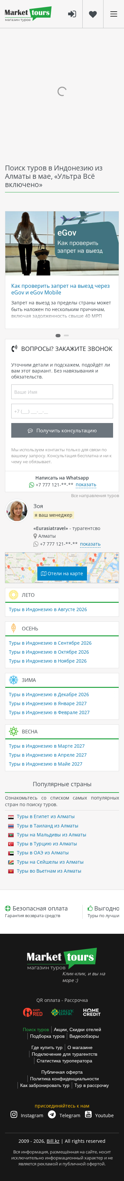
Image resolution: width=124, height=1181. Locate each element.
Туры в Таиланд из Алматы (47, 825)
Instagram (31, 1115)
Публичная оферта (62, 1072)
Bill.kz (53, 1141)
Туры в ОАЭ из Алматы (42, 852)
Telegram (69, 1115)
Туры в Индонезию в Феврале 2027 (49, 712)
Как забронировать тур (44, 1085)
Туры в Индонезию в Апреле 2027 (48, 755)
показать (86, 484)
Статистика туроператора (64, 1060)
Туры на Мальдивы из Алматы (51, 834)
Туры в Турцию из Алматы (46, 843)
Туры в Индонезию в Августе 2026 (48, 609)
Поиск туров (36, 1029)
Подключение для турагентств (64, 1054)
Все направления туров (95, 495)
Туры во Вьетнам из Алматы (48, 871)
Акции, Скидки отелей (77, 1029)
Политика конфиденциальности (64, 1078)
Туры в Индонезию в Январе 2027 (48, 703)
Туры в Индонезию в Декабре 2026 (49, 694)
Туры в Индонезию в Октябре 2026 (49, 652)
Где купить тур (46, 1047)
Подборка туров (47, 1036)
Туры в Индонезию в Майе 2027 (45, 764)
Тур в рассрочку (91, 1085)
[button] (58, 335)
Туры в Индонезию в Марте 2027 (47, 746)
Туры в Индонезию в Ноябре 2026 (48, 661)
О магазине (80, 1047)
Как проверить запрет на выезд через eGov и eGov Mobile (60, 289)
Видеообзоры (84, 1036)
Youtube (104, 1115)
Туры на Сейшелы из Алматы (50, 862)
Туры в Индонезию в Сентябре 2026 (50, 643)
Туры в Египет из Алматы (45, 816)
